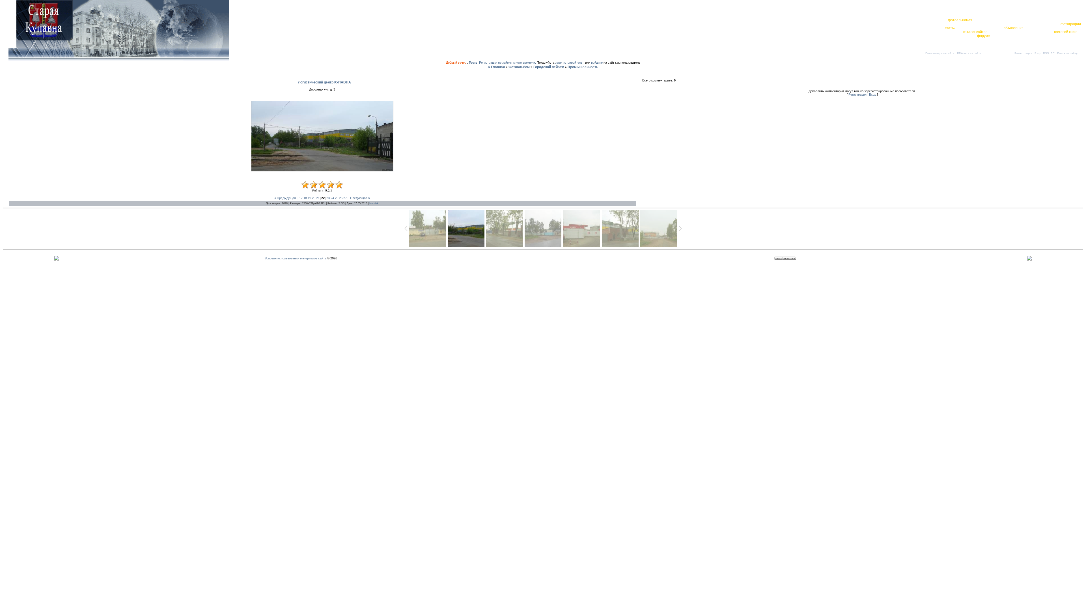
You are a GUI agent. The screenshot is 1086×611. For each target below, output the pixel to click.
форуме (983, 36)
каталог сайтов (975, 32)
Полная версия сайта (939, 53)
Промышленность (583, 67)
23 (328, 198)
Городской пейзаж (548, 67)
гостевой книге (1066, 32)
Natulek (373, 203)
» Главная (496, 67)
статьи (950, 28)
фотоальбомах (960, 20)
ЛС (1053, 53)
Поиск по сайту (1067, 53)
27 (345, 198)
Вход (1038, 53)
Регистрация (1023, 53)
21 (318, 198)
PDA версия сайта (969, 53)
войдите (597, 62)
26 (340, 198)
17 (301, 198)
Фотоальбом (519, 67)
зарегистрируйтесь (569, 62)
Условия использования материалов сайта (295, 258)
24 (332, 198)
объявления (1013, 28)
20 (313, 198)
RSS (1046, 53)
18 (305, 198)
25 (336, 198)
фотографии (1071, 24)
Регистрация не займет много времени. (508, 62)
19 (309, 198)
